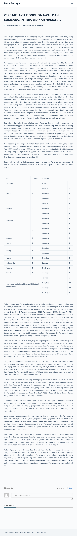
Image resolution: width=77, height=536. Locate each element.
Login (71, 488)
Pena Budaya (12, 3)
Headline (40, 25)
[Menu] (72, 3)
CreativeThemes (40, 533)
